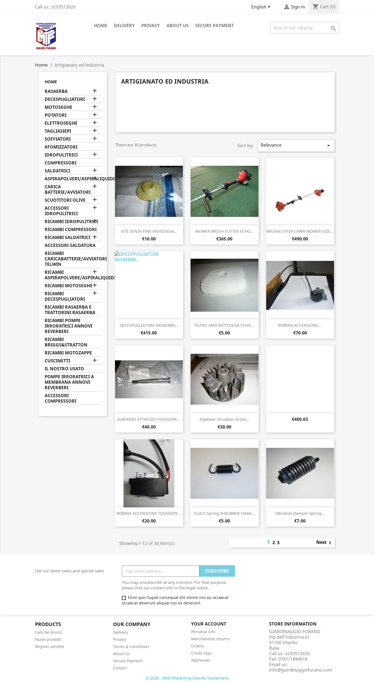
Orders (197, 646)
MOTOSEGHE (58, 107)
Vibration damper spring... (300, 513)
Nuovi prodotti (48, 639)
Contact (120, 667)
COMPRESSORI (60, 163)
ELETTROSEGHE (61, 123)
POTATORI (56, 115)
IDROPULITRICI (61, 155)
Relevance (296, 145)
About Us (177, 25)
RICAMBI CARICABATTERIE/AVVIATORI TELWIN (73, 259)
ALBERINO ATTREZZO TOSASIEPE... (148, 419)
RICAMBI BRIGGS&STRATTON (66, 342)
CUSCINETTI (57, 361)
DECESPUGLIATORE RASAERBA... (149, 325)
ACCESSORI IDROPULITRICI (61, 211)
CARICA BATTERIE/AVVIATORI (68, 189)
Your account (208, 624)
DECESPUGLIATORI (65, 99)
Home (100, 25)
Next (324, 542)
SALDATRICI (57, 171)
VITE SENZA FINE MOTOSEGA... (149, 231)
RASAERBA (56, 91)
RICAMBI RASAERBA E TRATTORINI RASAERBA (70, 310)
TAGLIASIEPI (58, 131)
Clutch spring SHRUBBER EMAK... (224, 513)
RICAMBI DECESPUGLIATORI (65, 296)
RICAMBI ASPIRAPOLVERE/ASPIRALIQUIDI (73, 275)
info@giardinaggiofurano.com (300, 670)
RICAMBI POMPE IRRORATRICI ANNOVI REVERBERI (68, 326)
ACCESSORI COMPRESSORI (60, 398)
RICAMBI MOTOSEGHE (69, 286)
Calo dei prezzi (48, 632)
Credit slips (201, 653)
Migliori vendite (49, 646)
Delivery (124, 25)
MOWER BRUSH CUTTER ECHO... (224, 231)
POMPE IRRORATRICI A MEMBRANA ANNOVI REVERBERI (69, 382)
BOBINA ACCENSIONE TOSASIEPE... (149, 513)
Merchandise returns (210, 638)
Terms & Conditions (131, 646)
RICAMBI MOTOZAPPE (68, 353)
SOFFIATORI (58, 139)
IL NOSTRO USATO (64, 369)
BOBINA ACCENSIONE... (300, 325)
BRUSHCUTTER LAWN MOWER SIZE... (299, 231)
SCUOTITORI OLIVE (65, 200)
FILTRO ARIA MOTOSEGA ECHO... (224, 325)
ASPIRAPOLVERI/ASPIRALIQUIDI (73, 179)
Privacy (150, 25)
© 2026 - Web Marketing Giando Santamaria (187, 678)
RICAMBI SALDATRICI (67, 237)
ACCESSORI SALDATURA (70, 245)
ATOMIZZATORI (61, 147)
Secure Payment (214, 25)
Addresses (200, 660)
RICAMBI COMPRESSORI (71, 229)
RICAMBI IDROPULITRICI (71, 221)
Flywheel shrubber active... (224, 419)
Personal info (203, 631)
